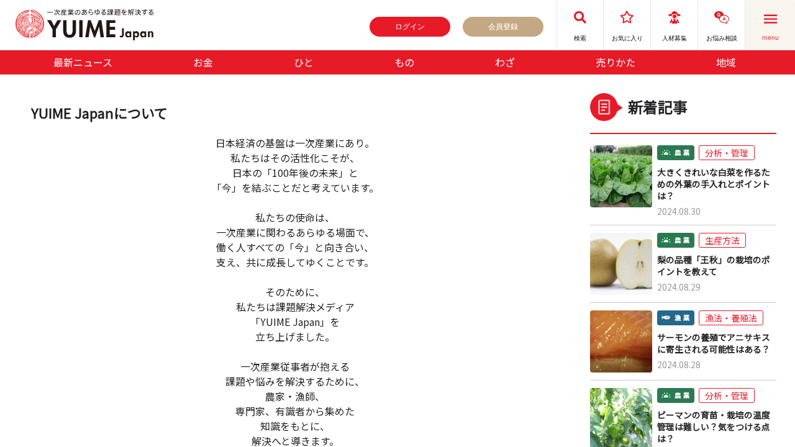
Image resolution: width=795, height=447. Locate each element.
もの (404, 62)
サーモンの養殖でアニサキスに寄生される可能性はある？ (713, 343)
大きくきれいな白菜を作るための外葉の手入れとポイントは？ (713, 184)
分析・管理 (726, 153)
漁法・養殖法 (731, 318)
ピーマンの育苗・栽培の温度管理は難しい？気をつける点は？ (713, 427)
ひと (304, 62)
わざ (505, 62)
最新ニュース (82, 62)
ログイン (410, 26)
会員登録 (503, 26)
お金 (203, 62)
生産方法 (722, 240)
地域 (726, 62)
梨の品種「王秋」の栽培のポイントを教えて (713, 266)
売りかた (615, 62)
